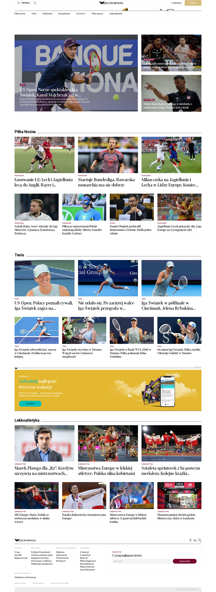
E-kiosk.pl (84, 552)
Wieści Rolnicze (87, 567)
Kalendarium (38, 583)
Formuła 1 (81, 13)
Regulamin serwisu (40, 558)
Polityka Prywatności (40, 552)
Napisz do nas (21, 558)
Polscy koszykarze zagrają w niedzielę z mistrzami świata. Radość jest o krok (168, 105)
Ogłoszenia (61, 555)
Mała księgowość (88, 561)
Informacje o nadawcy (41, 561)
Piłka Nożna (25, 131)
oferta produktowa (60, 583)
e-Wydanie (176, 3)
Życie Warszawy (87, 570)
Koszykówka (64, 13)
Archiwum (61, 561)
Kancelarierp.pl (87, 564)
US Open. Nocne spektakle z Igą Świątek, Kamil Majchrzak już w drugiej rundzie (49, 92)
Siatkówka (47, 13)
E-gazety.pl (85, 555)
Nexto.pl (84, 558)
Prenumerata (62, 558)
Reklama (60, 552)
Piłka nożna (20, 13)
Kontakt (18, 555)
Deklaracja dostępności (41, 564)
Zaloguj (193, 3)
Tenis (33, 13)
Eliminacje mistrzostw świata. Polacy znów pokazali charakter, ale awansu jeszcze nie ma (170, 65)
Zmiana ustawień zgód (41, 555)
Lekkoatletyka (115, 13)
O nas (17, 552)
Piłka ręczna (97, 13)
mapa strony (20, 583)
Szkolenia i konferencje (25, 577)
